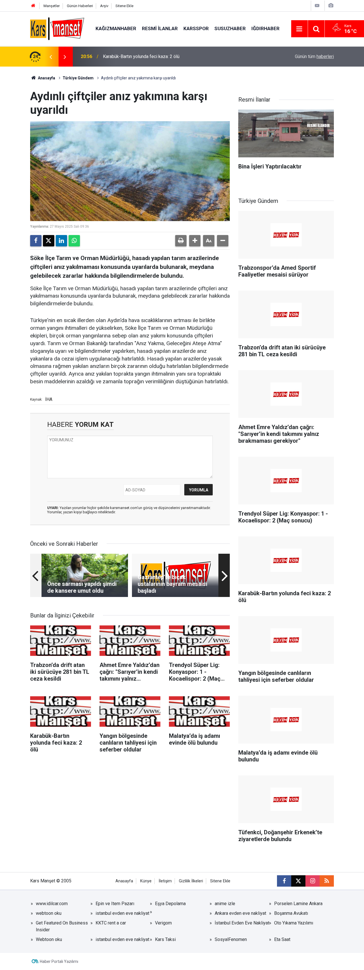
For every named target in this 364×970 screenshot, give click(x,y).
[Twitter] (48, 240)
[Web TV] (317, 5)
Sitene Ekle (124, 6)
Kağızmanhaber (116, 28)
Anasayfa (46, 78)
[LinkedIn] (61, 240)
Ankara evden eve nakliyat (240, 913)
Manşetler (52, 6)
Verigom (163, 923)
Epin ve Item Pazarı (115, 903)
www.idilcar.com (52, 903)
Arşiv (104, 6)
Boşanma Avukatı (291, 913)
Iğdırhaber (265, 28)
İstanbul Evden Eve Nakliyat (242, 923)
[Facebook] (36, 240)
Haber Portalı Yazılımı (59, 961)
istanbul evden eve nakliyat (122, 913)
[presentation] (51, 56)
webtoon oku (48, 913)
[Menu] (299, 29)
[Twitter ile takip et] (298, 881)
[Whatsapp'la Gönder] (74, 240)
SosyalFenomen (231, 939)
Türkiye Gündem (78, 78)
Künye (146, 881)
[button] (194, 240)
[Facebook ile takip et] (284, 881)
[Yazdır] (181, 240)
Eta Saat (282, 939)
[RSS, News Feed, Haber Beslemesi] (327, 881)
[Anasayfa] (33, 6)
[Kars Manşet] (57, 28)
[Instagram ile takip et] (312, 881)
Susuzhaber (230, 28)
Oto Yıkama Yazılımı (293, 923)
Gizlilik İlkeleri (191, 881)
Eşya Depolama (170, 903)
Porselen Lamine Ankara (298, 903)
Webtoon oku (49, 939)
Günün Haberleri (80, 6)
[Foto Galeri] (331, 5)
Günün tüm (314, 56)
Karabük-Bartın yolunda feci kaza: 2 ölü (141, 56)
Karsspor (196, 28)
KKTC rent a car (111, 923)
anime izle (225, 903)
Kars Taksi (165, 939)
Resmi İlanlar (160, 28)
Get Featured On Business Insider (62, 926)
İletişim (165, 881)
